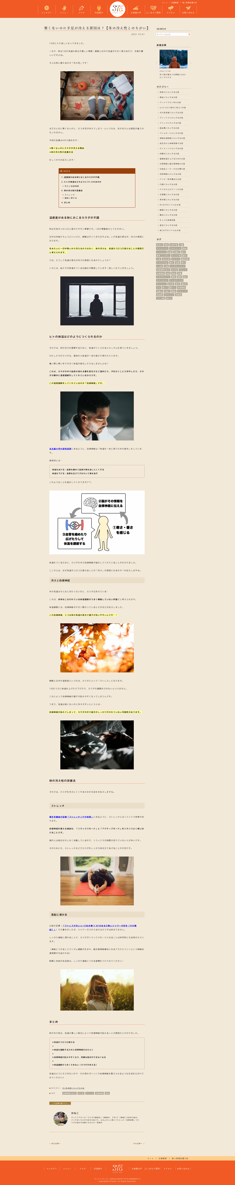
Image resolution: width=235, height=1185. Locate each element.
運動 (166, 245)
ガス (158, 287)
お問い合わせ (188, 12)
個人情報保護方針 (189, 2)
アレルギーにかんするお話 (171, 133)
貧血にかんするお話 (168, 97)
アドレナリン (162, 248)
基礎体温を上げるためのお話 (172, 159)
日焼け (167, 291)
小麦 (158, 259)
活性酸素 (181, 287)
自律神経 (99, 1093)
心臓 (181, 245)
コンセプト (46, 12)
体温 (107, 1093)
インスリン (161, 252)
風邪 (174, 291)
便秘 (185, 248)
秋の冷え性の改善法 (73, 190)
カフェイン (169, 295)
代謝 (166, 266)
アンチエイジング (177, 266)
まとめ (67, 202)
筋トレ (173, 287)
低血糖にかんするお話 (169, 128)
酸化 (172, 263)
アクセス (171, 12)
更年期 (171, 284)
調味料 (184, 284)
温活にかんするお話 (168, 225)
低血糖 (159, 295)
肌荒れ (159, 245)
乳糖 (177, 263)
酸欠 (183, 252)
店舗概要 (175, 2)
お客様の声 (136, 12)
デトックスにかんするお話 (171, 118)
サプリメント (162, 280)
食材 (177, 284)
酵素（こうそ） (163, 256)
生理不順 (173, 245)
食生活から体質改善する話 (171, 143)
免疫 (174, 273)
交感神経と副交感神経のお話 (172, 164)
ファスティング (176, 280)
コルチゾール (175, 248)
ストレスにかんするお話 (170, 123)
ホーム (165, 2)
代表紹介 (99, 12)
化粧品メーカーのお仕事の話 (172, 169)
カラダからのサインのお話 (171, 189)
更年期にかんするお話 (169, 199)
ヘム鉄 (159, 266)
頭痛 (170, 252)
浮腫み (176, 252)
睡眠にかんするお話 (168, 210)
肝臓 (179, 273)
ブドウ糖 (160, 298)
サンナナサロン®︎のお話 (170, 102)
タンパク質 (176, 256)
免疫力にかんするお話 (169, 92)
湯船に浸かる (71, 198)
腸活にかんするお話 (168, 215)
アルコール (182, 291)
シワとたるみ (162, 263)
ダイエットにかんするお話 (171, 148)
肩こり (165, 287)
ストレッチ (70, 195)
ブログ (81, 12)
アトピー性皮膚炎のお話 (170, 179)
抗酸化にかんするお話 (169, 153)
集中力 (169, 298)
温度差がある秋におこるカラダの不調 (81, 177)
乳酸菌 (178, 295)
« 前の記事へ (55, 1143)
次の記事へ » (139, 1143)
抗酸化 (159, 291)
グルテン (175, 259)
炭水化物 (166, 259)
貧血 (185, 277)
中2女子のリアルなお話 (170, 205)
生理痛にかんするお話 (169, 194)
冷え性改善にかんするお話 (73, 1088)
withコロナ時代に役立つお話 (173, 107)
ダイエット (161, 284)
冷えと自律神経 (72, 186)
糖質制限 (185, 259)
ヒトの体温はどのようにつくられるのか (82, 182)
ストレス (89, 1093)
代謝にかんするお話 (168, 184)
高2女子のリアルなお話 (170, 230)
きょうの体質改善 (167, 220)
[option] (174, 64)
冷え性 (81, 1093)
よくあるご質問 (153, 12)
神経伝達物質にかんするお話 (172, 138)
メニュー (64, 12)
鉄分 (183, 263)
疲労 (185, 256)
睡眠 (179, 277)
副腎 (173, 277)
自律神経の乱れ (69, 1093)
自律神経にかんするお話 (170, 174)
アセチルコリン (163, 277)
